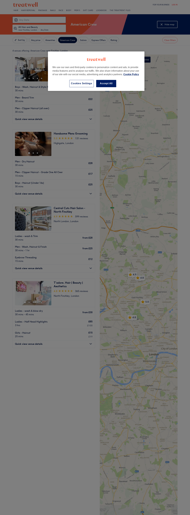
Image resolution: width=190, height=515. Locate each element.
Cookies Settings (81, 83)
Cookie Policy (131, 74)
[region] (96, 71)
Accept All (106, 83)
